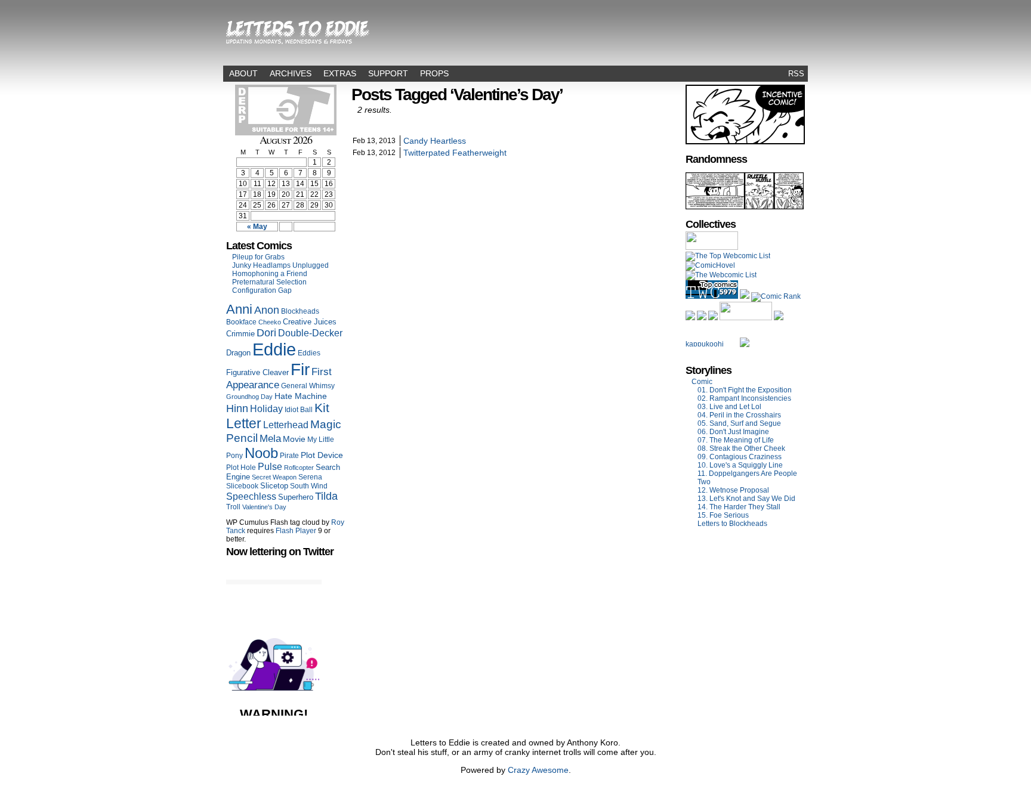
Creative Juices (310, 321)
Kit (321, 408)
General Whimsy (308, 386)
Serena (310, 477)
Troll (233, 507)
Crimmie (240, 333)
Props (434, 73)
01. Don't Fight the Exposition (744, 390)
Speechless (251, 496)
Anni (239, 309)
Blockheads (300, 311)
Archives (290, 73)
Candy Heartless (434, 141)
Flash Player (296, 531)
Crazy (519, 770)
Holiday (266, 409)
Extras (339, 73)
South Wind (309, 486)
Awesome (550, 770)
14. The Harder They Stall (738, 507)
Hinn (237, 408)
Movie (294, 439)
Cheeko (269, 322)
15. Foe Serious (723, 515)
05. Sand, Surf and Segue (739, 423)
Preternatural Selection (269, 282)
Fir (300, 369)
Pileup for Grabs (258, 257)
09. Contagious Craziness (739, 457)
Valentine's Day (264, 506)
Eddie (274, 349)
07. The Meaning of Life (735, 440)
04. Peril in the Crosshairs (739, 415)
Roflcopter (299, 467)
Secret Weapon (274, 477)
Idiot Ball (299, 410)
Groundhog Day (249, 396)
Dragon (238, 352)
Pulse (270, 467)
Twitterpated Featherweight (455, 152)
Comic (702, 381)
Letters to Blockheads (732, 523)
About (243, 73)
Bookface (241, 322)
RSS (796, 73)
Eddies (309, 353)
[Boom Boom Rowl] (745, 207)
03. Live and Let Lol (729, 407)
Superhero (295, 497)
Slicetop (274, 485)
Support (388, 73)
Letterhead (285, 424)
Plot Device (322, 455)
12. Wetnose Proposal (733, 490)
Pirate (289, 455)
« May (257, 226)
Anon (266, 310)
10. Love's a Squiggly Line (740, 465)
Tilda (326, 496)
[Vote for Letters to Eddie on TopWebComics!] (712, 296)
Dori (266, 332)
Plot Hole (241, 467)
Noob (261, 453)
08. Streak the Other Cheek (741, 448)
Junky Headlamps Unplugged (280, 265)
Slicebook (242, 486)
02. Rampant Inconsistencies (744, 398)
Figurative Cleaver (257, 372)
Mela (270, 438)
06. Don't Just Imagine (733, 432)
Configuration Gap (262, 290)
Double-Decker (310, 332)
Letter (243, 423)
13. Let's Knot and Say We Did (746, 498)
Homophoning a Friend (269, 274)
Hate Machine (300, 396)
